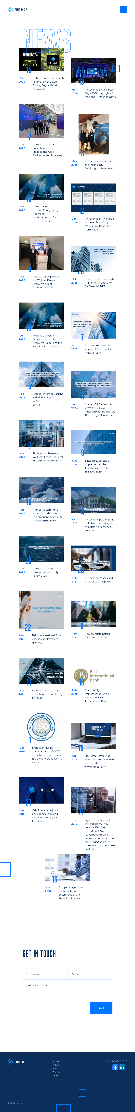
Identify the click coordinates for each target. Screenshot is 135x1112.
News (55, 1075)
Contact (57, 1072)
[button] (124, 9)
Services (56, 1061)
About (56, 1068)
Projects (56, 1065)
